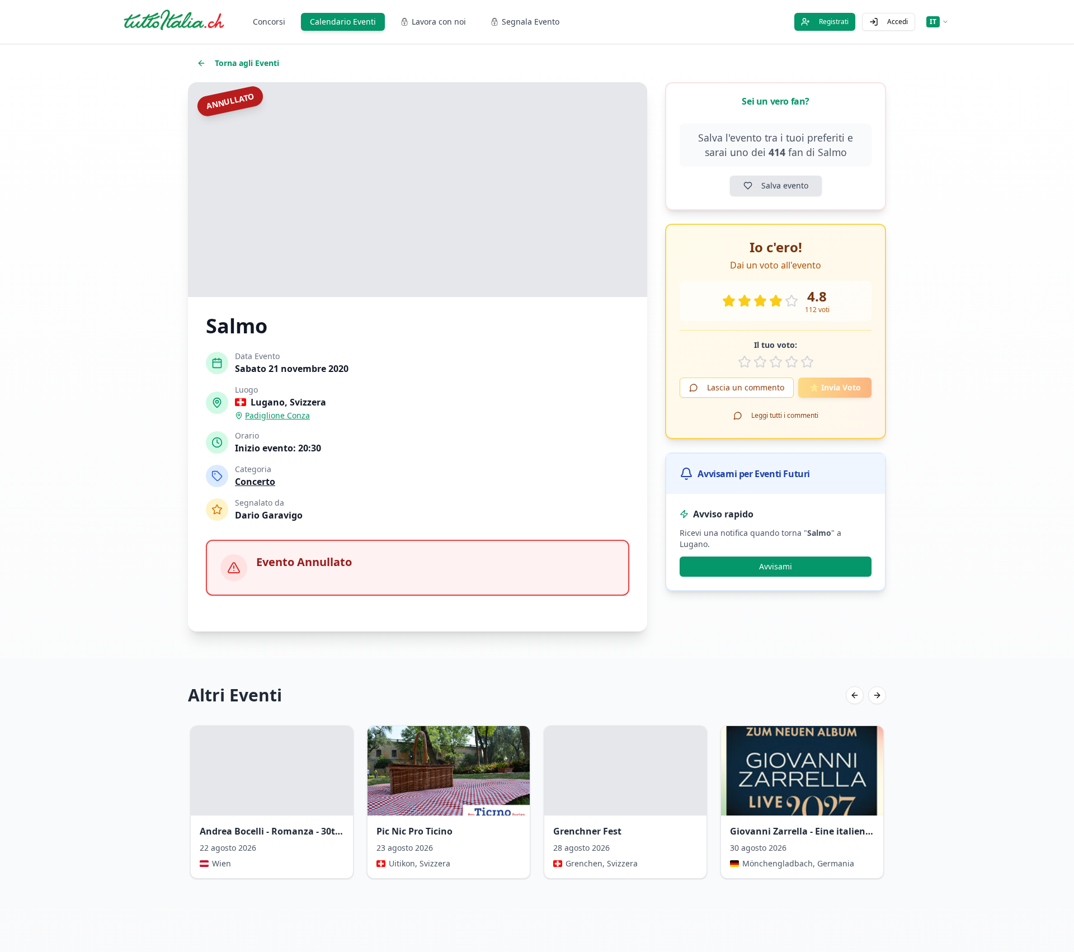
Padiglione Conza (277, 415)
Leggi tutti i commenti (784, 415)
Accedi (897, 21)
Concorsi (269, 21)
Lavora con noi (439, 21)
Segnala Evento (530, 21)
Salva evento (784, 185)
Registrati (834, 21)
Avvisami (775, 566)
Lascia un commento (745, 387)
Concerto (255, 481)
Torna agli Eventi (247, 63)
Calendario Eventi (343, 21)
